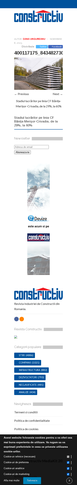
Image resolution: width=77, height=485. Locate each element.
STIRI (22, 355)
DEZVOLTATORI (28, 377)
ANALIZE (24, 392)
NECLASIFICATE (28, 384)
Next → (58, 94)
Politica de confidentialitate (32, 420)
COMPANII (25, 362)
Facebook (57, 46)
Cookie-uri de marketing (16, 474)
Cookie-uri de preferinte (16, 462)
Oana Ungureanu (34, 39)
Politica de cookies (26, 429)
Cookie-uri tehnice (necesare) (19, 456)
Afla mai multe (11, 480)
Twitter (43, 46)
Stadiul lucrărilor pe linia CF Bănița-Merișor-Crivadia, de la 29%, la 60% (36, 121)
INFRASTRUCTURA (29, 370)
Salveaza (32, 480)
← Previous (21, 94)
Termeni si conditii (26, 412)
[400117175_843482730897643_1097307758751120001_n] (38, 88)
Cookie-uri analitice (14, 468)
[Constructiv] (38, 20)
